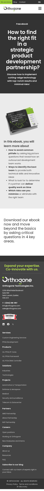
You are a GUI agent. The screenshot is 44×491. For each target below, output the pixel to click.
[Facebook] (8, 324)
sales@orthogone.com (11, 308)
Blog (15, 2)
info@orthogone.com (11, 306)
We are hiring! (6, 2)
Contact (22, 2)
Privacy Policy (12, 484)
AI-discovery (22, 486)
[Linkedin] (3, 324)
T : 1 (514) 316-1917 (9, 303)
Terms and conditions (28, 484)
